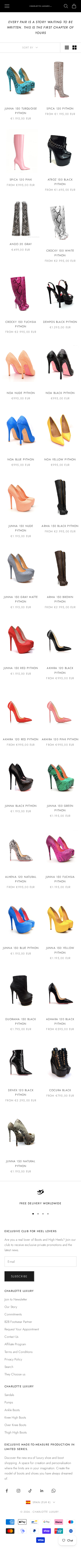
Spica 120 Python (60, 109)
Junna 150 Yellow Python (60, 950)
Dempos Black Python (60, 322)
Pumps (8, 1402)
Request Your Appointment (21, 1329)
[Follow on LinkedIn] (42, 1490)
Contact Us (11, 1336)
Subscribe (19, 1276)
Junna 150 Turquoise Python (21, 111)
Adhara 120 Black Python (60, 1021)
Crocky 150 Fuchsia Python (20, 324)
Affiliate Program (15, 1344)
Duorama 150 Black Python (20, 1021)
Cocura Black (60, 1090)
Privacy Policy (13, 1359)
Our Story (10, 1307)
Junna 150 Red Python (21, 668)
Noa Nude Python (21, 393)
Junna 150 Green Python (60, 808)
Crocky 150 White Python (60, 253)
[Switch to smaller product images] (74, 47)
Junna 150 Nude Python (21, 528)
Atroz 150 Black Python (60, 182)
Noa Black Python (60, 393)
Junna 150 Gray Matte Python (21, 599)
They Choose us (14, 1374)
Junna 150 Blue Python (21, 948)
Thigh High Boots (15, 1432)
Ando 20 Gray (21, 244)
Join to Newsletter (15, 1299)
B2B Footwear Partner (18, 1321)
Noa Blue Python (20, 459)
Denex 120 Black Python (21, 1092)
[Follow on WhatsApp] (53, 1490)
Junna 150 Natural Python (20, 1163)
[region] (40, 1197)
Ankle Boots (12, 1410)
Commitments (13, 1314)
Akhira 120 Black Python (60, 670)
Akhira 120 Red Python (20, 739)
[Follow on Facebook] (6, 1490)
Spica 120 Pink (21, 180)
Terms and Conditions (18, 1352)
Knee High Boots (15, 1417)
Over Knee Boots (15, 1425)
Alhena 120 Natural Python (21, 879)
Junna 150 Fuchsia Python (60, 879)
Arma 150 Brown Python (60, 599)
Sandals (9, 1395)
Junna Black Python (21, 806)
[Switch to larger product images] (67, 47)
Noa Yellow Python (60, 459)
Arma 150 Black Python (60, 526)
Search (8, 1366)
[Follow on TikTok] (30, 1490)
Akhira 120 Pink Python (60, 739)
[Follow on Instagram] (18, 1490)
